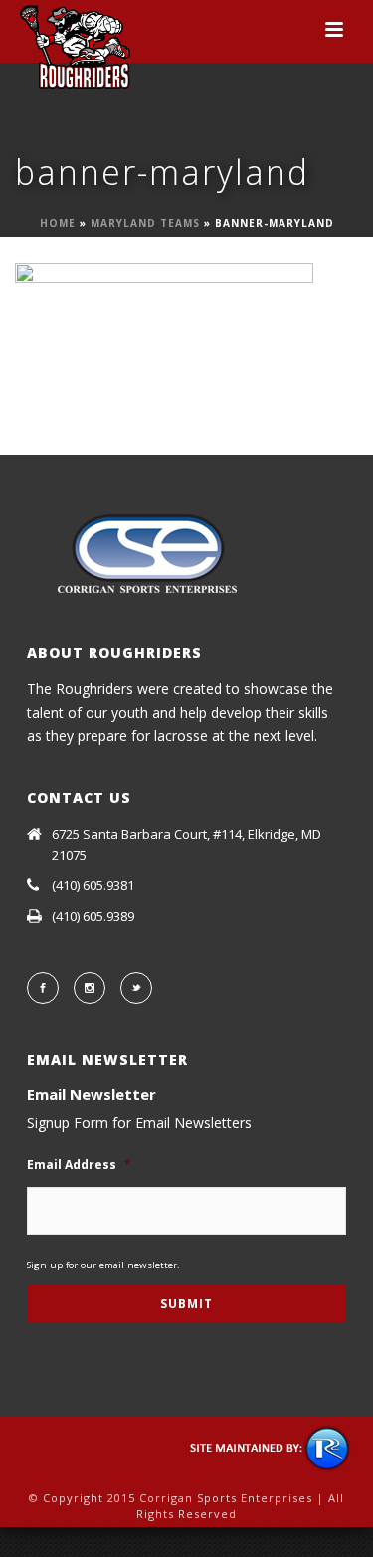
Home (58, 223)
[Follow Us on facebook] (43, 988)
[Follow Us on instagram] (89, 988)
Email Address (79, 1165)
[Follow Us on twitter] (136, 988)
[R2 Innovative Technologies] (271, 1446)
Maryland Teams (145, 223)
